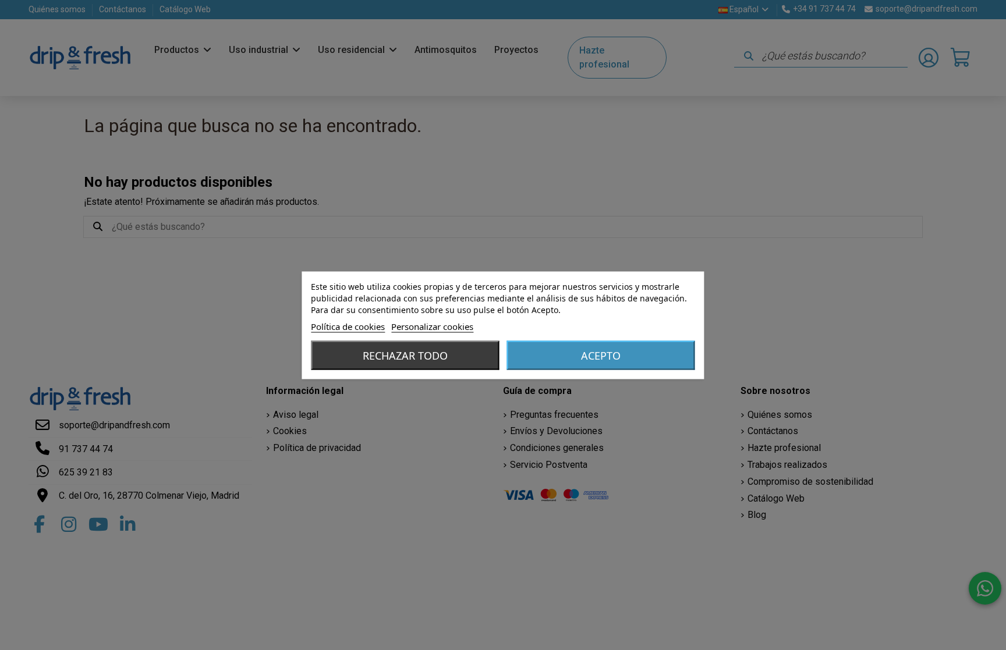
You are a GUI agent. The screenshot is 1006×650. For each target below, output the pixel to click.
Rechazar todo (405, 355)
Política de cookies (348, 326)
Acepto (601, 355)
